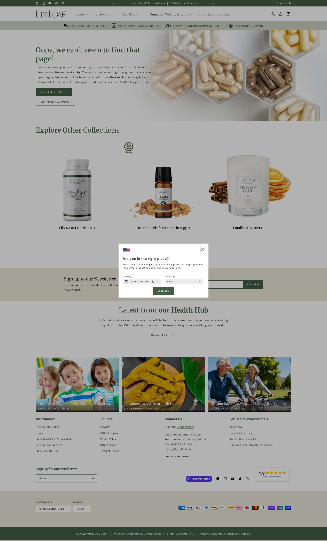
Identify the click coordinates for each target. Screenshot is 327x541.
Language (170, 276)
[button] (202, 250)
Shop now (163, 290)
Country (127, 276)
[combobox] (139, 281)
